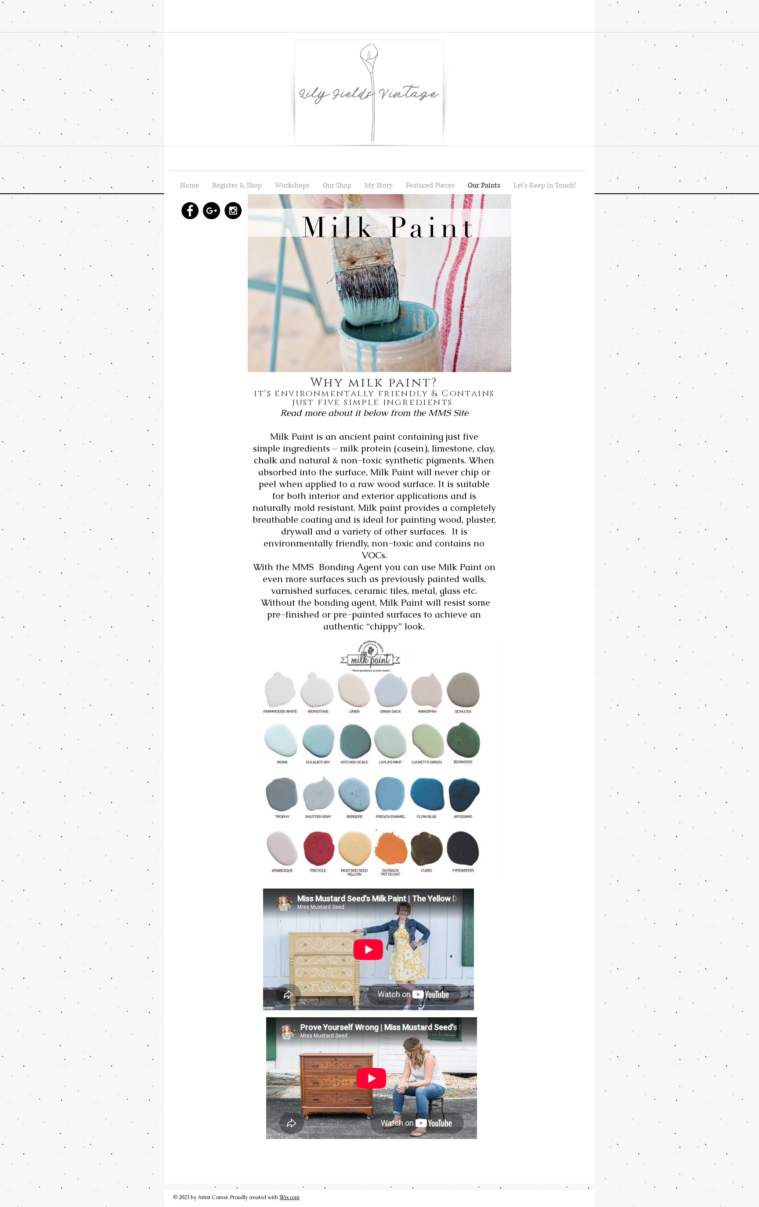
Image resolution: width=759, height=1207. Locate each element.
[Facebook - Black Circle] (190, 210)
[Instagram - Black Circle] (233, 210)
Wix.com (289, 1197)
